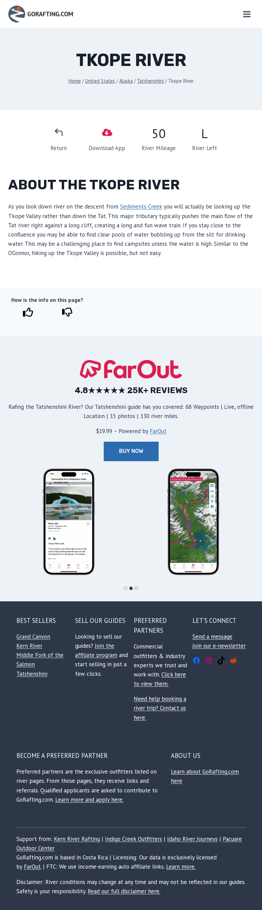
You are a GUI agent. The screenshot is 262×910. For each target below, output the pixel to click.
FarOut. (32, 866)
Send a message (212, 636)
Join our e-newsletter (219, 646)
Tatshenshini (31, 674)
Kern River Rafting (77, 839)
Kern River (29, 646)
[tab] (125, 588)
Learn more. (180, 866)
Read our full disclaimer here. (124, 891)
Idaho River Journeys (192, 839)
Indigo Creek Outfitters (133, 839)
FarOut (158, 431)
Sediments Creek (141, 206)
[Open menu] (246, 14)
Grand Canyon (33, 636)
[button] (68, 522)
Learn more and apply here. (89, 799)
